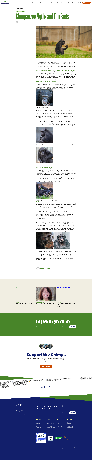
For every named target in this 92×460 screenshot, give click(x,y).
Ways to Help (67, 2)
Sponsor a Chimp (70, 422)
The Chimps (42, 2)
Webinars (48, 422)
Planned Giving (70, 427)
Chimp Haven (38, 419)
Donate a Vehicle (70, 426)
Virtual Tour (59, 422)
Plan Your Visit (60, 2)
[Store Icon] (78, 2)
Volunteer (69, 423)
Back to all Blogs (20, 8)
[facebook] (20, 415)
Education (53, 2)
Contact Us (19, 418)
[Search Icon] (80, 2)
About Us (47, 2)
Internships (38, 427)
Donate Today (86, 2)
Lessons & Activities (50, 423)
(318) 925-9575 (18, 411)
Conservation (49, 426)
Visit (57, 419)
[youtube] (23, 415)
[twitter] (25, 415)
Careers (37, 426)
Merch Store (74, 2)
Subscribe (72, 326)
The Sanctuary (35, 2)
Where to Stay (59, 426)
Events (58, 423)
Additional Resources (51, 427)
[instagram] (17, 415)
